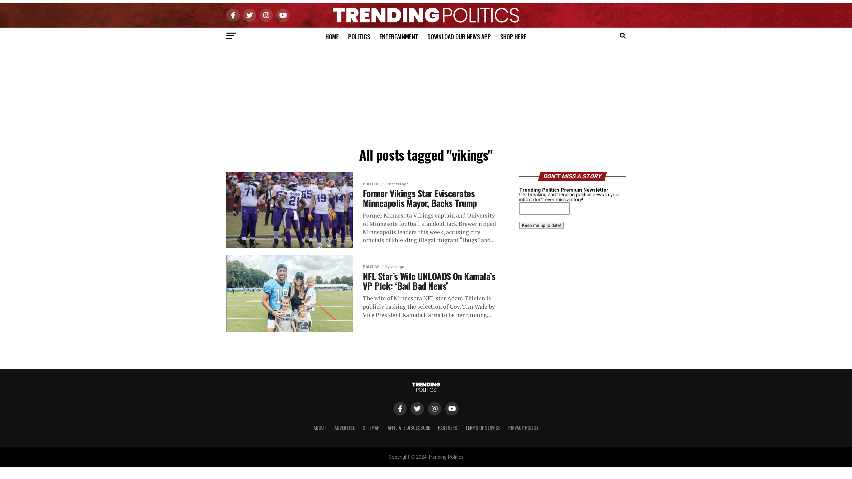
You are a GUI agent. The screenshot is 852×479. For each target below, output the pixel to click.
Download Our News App (459, 36)
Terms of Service (482, 427)
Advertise (344, 427)
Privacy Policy (523, 427)
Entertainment (398, 36)
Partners (447, 427)
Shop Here (513, 36)
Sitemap (371, 427)
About (320, 427)
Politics (359, 36)
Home (332, 36)
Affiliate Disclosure (409, 427)
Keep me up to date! (541, 225)
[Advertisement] (426, 94)
